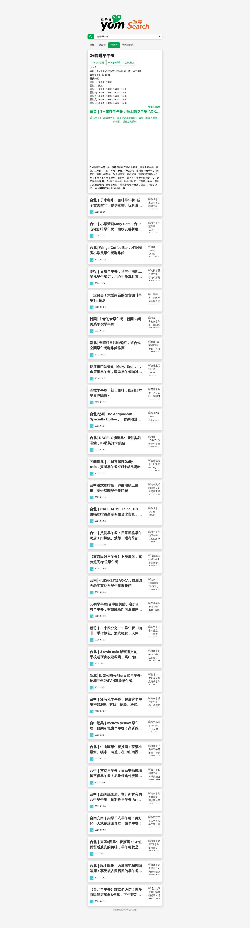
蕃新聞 (102, 44)
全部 (92, 44)
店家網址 (129, 62)
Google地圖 (98, 62)
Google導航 (114, 62)
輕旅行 (114, 44)
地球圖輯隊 (128, 44)
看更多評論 (154, 107)
